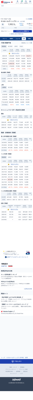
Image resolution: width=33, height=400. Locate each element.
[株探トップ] (5, 2)
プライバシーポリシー (10, 369)
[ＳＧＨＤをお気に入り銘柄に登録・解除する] (2, 24)
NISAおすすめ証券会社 (16, 283)
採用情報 (18, 371)
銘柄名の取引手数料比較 (17, 34)
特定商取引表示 (9, 371)
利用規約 (22, 367)
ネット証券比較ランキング (16, 276)
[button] (14, 53)
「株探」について (13, 367)
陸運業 (30, 19)
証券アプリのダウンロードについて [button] (17, 257)
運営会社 (25, 371)
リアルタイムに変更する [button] (22, 31)
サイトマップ (13, 373)
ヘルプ (21, 373)
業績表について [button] (25, 43)
